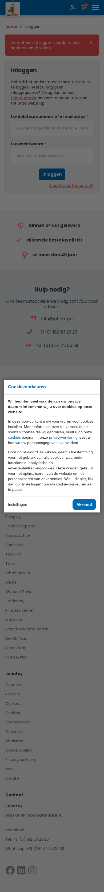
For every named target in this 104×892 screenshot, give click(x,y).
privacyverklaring (63, 437)
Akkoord (84, 504)
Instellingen (17, 504)
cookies (14, 437)
